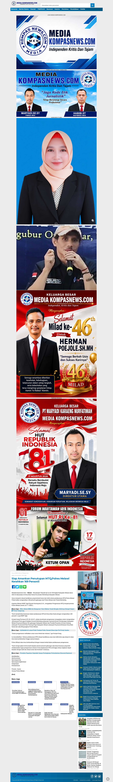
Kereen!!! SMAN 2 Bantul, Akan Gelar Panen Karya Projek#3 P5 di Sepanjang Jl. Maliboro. (92, 668)
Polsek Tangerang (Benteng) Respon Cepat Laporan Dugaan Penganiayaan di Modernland (94, 755)
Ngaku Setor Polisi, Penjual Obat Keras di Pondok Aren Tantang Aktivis (94, 745)
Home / (13, 573)
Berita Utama (24, 9)
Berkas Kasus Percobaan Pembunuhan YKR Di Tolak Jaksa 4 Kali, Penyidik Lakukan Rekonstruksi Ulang (92, 646)
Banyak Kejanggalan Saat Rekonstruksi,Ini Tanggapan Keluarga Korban (91, 652)
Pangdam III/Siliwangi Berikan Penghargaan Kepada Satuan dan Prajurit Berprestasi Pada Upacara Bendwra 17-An (90, 722)
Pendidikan (74, 9)
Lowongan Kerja (96, 780)
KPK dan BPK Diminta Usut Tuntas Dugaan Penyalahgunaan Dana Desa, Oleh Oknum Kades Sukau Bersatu (92, 706)
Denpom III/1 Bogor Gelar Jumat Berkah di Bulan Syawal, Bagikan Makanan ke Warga (94, 764)
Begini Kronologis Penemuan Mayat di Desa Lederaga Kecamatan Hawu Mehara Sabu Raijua (92, 698)
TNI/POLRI (41, 9)
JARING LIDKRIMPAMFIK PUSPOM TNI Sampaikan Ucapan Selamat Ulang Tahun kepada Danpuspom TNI (90, 735)
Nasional (50, 9)
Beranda (14, 9)
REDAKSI (75, 780)
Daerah (33, 9)
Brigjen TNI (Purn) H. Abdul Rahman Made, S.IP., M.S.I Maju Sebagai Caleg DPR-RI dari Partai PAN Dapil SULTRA (92, 675)
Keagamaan (26, 573)
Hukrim (57, 9)
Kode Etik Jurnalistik (85, 780)
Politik (82, 9)
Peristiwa (65, 9)
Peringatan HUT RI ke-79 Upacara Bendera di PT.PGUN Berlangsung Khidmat (92, 682)
